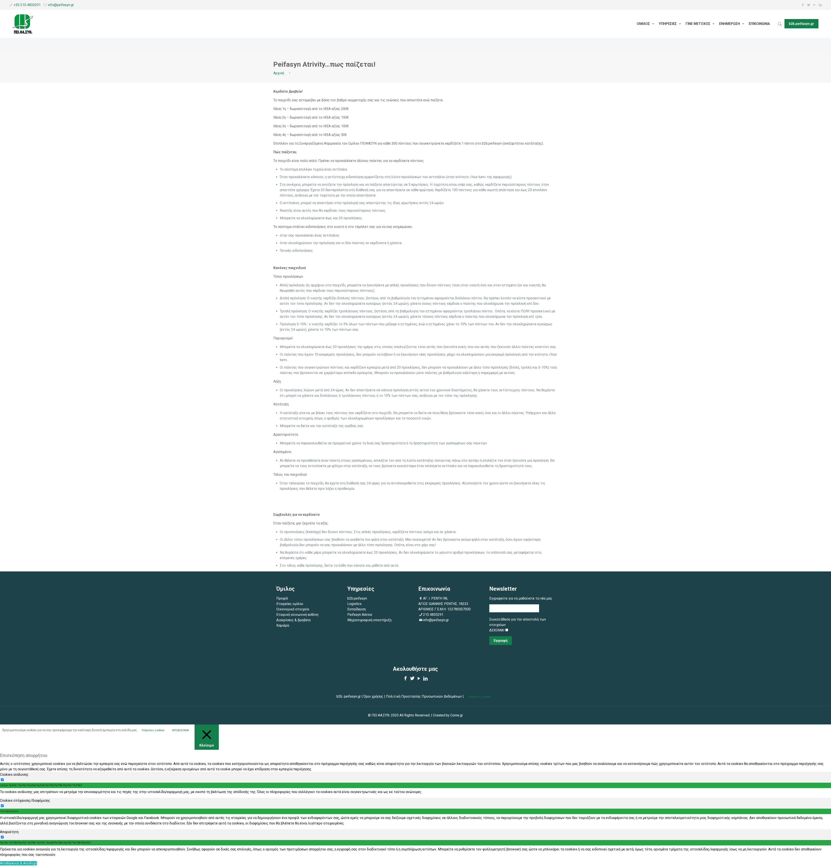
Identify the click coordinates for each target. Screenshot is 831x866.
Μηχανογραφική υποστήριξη (369, 620)
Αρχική (278, 73)
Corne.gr (456, 715)
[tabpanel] (415, 792)
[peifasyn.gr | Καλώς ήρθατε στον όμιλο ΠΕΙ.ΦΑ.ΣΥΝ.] (23, 24)
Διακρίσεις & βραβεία (293, 620)
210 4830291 (433, 615)
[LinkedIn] (820, 5)
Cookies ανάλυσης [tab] (14, 774)
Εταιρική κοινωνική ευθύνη (297, 615)
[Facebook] (803, 5)
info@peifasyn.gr (61, 5)
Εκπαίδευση (356, 609)
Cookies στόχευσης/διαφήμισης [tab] (25, 800)
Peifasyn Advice (359, 615)
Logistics (354, 604)
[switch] (2, 779)
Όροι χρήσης (373, 696)
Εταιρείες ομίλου (289, 604)
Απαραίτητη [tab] (9, 832)
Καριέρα (282, 625)
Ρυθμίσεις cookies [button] (479, 696)
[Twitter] (809, 5)
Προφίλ (282, 598)
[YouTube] (814, 5)
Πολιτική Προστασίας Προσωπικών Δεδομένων (423, 696)
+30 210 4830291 (27, 5)
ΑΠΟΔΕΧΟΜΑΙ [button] (180, 730)
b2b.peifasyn (357, 598)
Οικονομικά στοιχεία (292, 609)
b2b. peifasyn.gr (349, 696)
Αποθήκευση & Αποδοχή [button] (18, 863)
